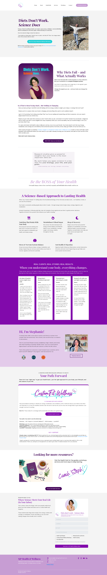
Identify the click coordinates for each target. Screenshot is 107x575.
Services (56, 5)
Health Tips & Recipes (61, 535)
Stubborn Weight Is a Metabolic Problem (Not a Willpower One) (54, 130)
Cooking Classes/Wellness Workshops (64, 537)
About (41, 5)
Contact (70, 5)
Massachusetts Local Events (78, 535)
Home (35, 5)
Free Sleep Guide (60, 539)
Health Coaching (76, 537)
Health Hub (48, 5)
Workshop (63, 5)
